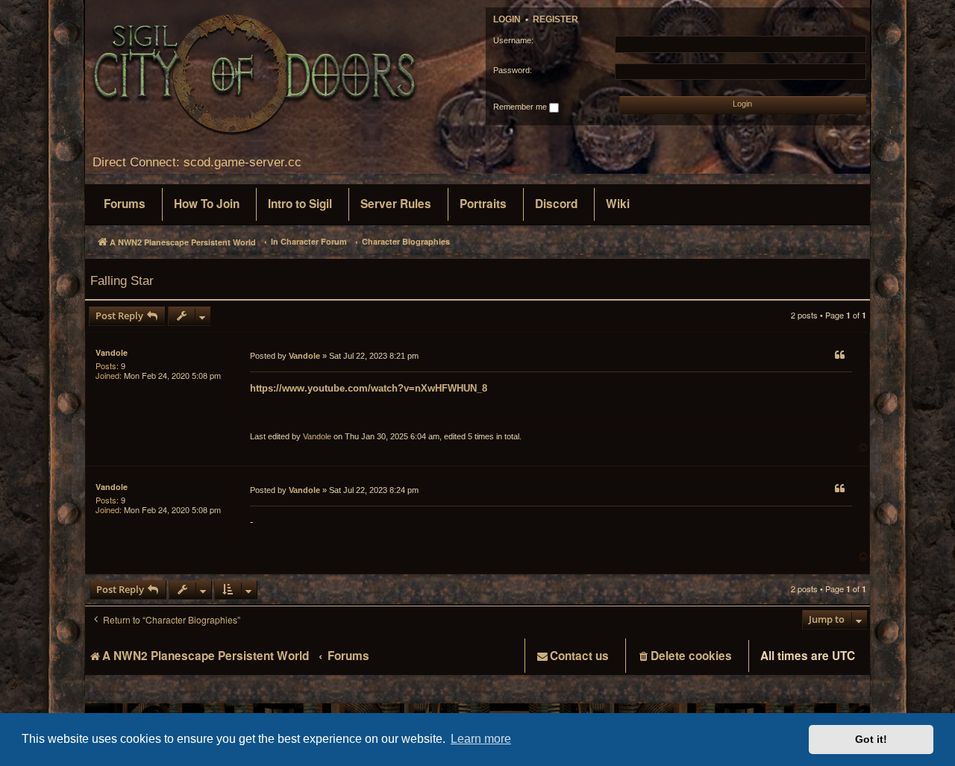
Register (555, 19)
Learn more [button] (481, 738)
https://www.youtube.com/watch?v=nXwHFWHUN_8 (368, 388)
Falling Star (122, 280)
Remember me (521, 106)
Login (507, 19)
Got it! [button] (871, 739)
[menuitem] (124, 204)
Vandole (112, 352)
